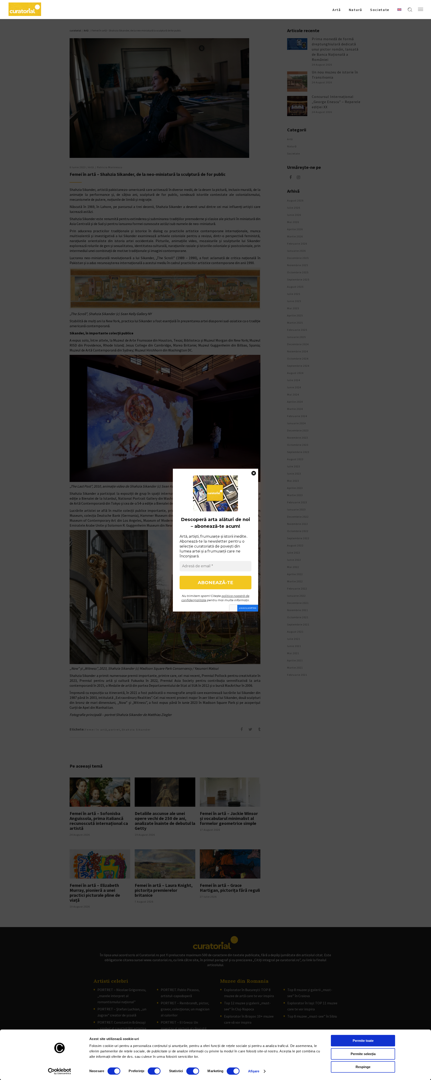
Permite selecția (363, 1054)
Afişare (253, 1071)
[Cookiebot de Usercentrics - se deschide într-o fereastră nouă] (59, 1071)
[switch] (154, 1071)
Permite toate (363, 1040)
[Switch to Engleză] (399, 9)
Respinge (363, 1067)
